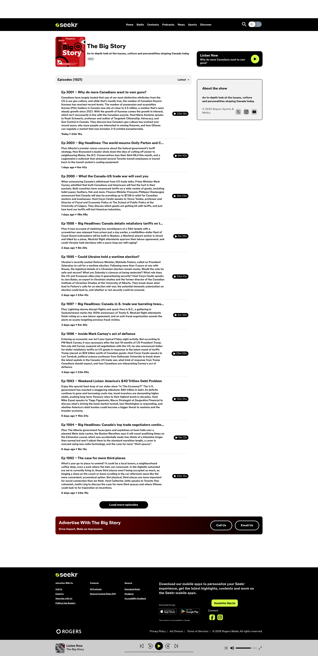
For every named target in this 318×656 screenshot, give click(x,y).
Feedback (129, 594)
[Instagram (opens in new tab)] (246, 112)
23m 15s (182, 476)
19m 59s (182, 196)
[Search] (244, 24)
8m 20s (182, 236)
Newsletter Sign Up (224, 603)
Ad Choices (176, 631)
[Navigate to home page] (66, 25)
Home (129, 25)
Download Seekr (132, 589)
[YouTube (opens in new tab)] (254, 112)
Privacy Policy (158, 631)
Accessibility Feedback (135, 598)
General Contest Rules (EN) (103, 594)
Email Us (247, 525)
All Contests (96, 589)
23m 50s (181, 353)
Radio (140, 25)
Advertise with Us (63, 598)
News (181, 25)
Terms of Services (197, 631)
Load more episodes (123, 505)
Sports (192, 25)
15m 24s (182, 399)
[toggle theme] (255, 24)
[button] (90, 648)
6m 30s (182, 315)
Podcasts (168, 25)
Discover (206, 25)
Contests (153, 25)
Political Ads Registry (65, 603)
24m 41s (182, 276)
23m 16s (182, 113)
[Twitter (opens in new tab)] (238, 112)
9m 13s (182, 437)
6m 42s (182, 155)
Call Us (221, 525)
